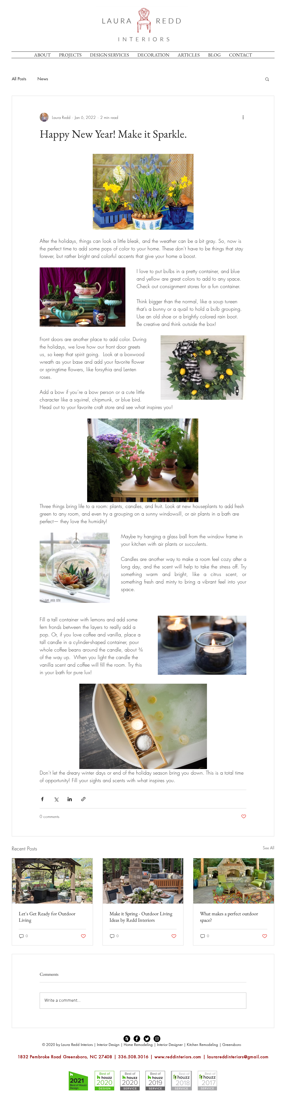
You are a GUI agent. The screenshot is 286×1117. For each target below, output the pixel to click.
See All (268, 847)
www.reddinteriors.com (177, 1056)
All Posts (19, 78)
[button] (267, 79)
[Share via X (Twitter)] (56, 799)
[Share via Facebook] (42, 799)
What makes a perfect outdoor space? (229, 916)
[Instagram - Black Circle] (157, 1038)
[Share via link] (83, 799)
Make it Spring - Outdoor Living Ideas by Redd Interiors (140, 916)
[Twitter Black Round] (147, 1038)
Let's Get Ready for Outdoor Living (47, 916)
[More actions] (243, 117)
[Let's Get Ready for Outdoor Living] (52, 881)
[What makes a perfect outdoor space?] (233, 881)
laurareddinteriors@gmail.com (237, 1056)
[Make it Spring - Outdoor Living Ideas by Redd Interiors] (143, 881)
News (42, 78)
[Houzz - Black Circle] (126, 1038)
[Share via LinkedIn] (69, 799)
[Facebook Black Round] (137, 1038)
